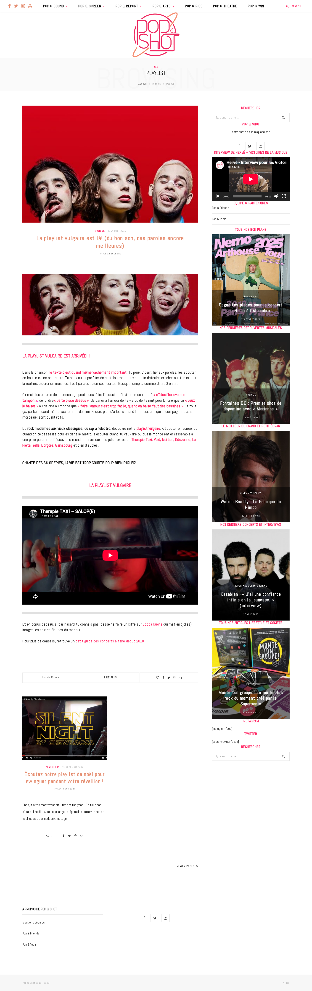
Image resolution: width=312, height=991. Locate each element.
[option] (251, 280)
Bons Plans (52, 767)
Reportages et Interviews (251, 585)
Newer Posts (185, 866)
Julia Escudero (112, 253)
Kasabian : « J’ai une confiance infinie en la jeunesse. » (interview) (251, 599)
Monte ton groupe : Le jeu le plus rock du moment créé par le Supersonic (251, 698)
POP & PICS (194, 6)
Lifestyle (251, 684)
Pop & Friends (220, 208)
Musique (100, 230)
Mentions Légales (33, 922)
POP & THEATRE (225, 6)
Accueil (142, 83)
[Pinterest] (174, 677)
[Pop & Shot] (156, 35)
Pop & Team (219, 219)
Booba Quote (152, 624)
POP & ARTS (162, 6)
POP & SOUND (53, 6)
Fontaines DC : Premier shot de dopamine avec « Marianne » (251, 406)
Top (287, 983)
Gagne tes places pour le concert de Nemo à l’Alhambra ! (251, 307)
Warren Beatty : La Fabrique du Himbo (251, 504)
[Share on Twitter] (168, 677)
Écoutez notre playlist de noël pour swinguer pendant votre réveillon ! (64, 778)
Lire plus (110, 677)
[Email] (180, 677)
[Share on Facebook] (163, 677)
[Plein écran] (283, 196)
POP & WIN (256, 6)
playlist (156, 83)
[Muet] (276, 196)
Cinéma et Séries (250, 493)
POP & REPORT (127, 6)
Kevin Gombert (66, 788)
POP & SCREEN (89, 6)
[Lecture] (218, 196)
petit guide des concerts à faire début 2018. (110, 641)
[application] (251, 179)
